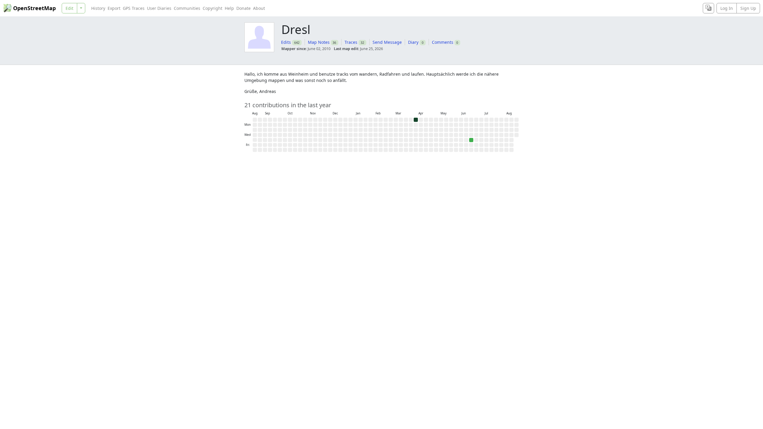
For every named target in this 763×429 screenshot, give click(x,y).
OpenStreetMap (34, 8)
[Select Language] (708, 8)
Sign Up (748, 8)
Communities (187, 8)
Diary (413, 42)
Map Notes (319, 42)
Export (114, 8)
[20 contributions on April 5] (416, 120)
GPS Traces (134, 8)
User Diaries (159, 8)
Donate (243, 8)
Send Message (387, 42)
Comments (442, 42)
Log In (726, 8)
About (259, 8)
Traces (351, 42)
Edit (69, 8)
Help (229, 8)
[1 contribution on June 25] (471, 140)
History (98, 8)
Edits (286, 42)
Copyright (212, 8)
